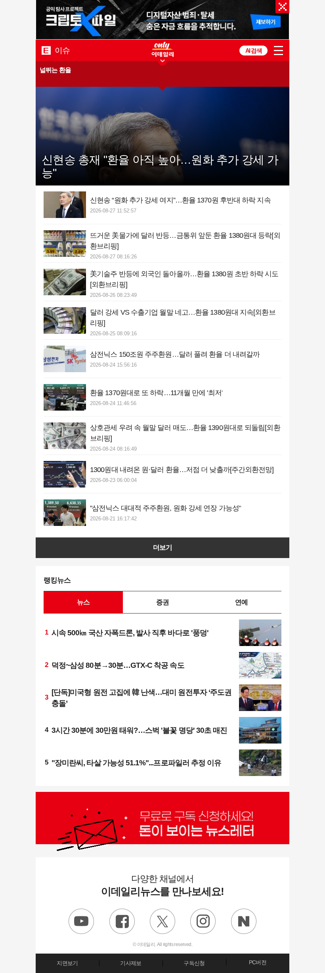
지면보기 (67, 963)
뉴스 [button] (83, 602)
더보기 (162, 547)
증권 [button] (162, 602)
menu (278, 50)
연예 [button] (241, 602)
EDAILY (46, 50)
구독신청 (194, 963)
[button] (162, 74)
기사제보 (130, 963)
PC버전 (257, 962)
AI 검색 (253, 50)
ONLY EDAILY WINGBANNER (162, 49)
